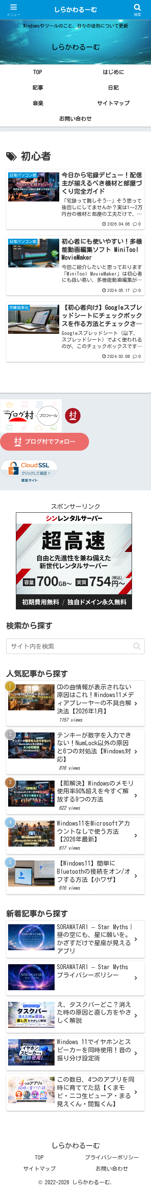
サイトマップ (39, 1168)
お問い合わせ (112, 1168)
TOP (39, 1157)
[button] (137, 646)
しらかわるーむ (75, 10)
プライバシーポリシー (112, 1157)
